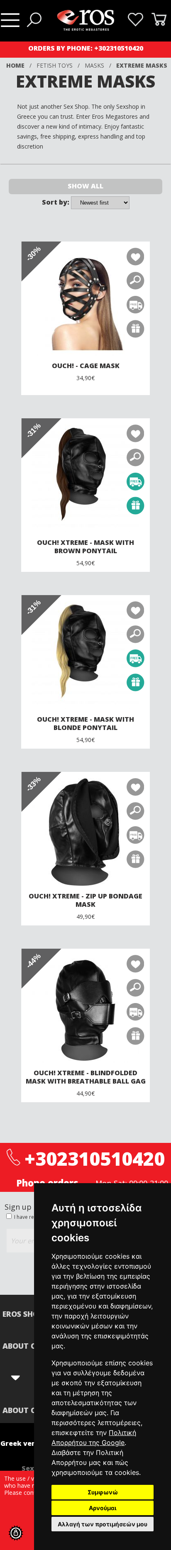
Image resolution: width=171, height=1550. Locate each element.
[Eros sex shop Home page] (85, 28)
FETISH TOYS (55, 65)
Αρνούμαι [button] (103, 1507)
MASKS (94, 65)
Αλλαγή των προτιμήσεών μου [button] (102, 1524)
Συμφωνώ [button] (103, 1492)
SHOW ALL (85, 185)
